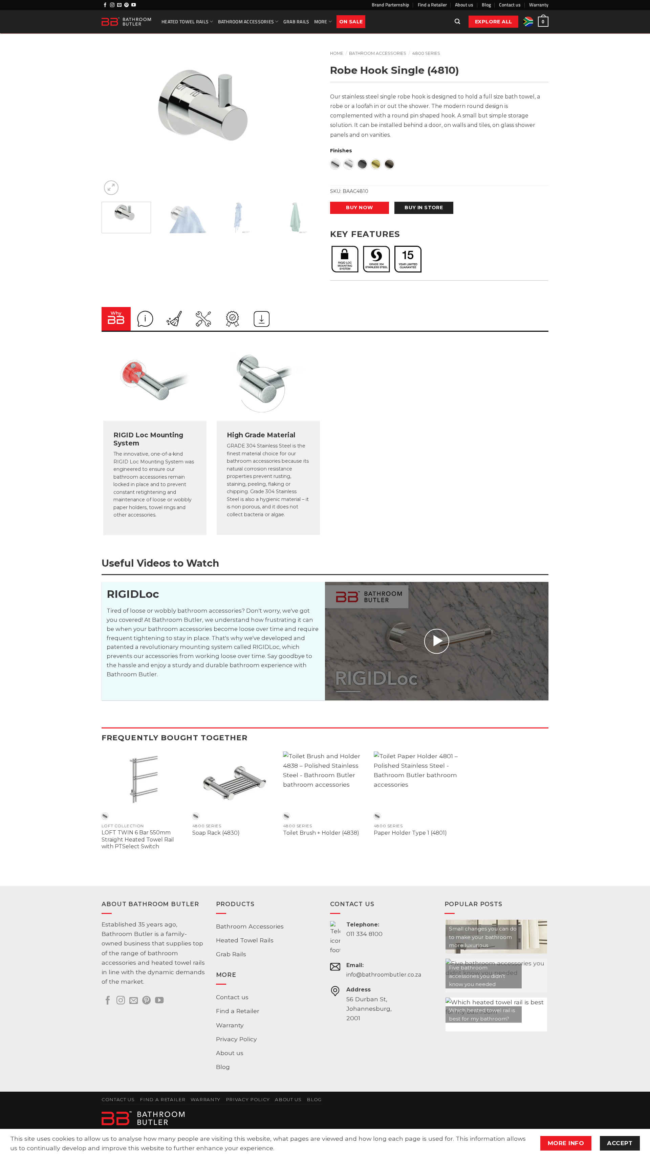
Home (336, 53)
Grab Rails (296, 21)
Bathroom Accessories (246, 21)
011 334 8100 (364, 933)
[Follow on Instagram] (112, 5)
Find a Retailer (432, 4)
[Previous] (114, 123)
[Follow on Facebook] (105, 5)
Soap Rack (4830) (216, 833)
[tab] (116, 319)
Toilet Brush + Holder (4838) (321, 833)
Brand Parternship (390, 4)
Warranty (538, 4)
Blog (486, 4)
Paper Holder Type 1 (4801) (410, 833)
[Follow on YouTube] (133, 5)
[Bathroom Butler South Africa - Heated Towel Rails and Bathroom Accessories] (126, 22)
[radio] (335, 164)
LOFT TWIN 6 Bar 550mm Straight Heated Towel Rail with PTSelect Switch (138, 839)
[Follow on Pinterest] (126, 5)
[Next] (307, 123)
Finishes (341, 150)
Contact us (510, 4)
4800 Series (426, 53)
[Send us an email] (119, 5)
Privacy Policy (236, 1039)
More (320, 21)
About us (464, 4)
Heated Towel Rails (185, 21)
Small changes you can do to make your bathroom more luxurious (483, 936)
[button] (457, 22)
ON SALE (351, 22)
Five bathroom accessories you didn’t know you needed (477, 975)
